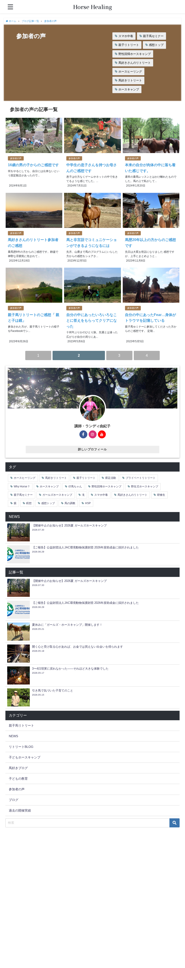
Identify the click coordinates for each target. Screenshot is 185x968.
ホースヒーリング (130, 71)
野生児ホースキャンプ (144, 486)
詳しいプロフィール (92, 449)
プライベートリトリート (140, 477)
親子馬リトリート (21, 725)
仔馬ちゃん (75, 486)
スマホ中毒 (125, 36)
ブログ (13, 800)
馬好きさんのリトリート (134, 62)
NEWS (13, 736)
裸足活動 (110, 477)
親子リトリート (128, 45)
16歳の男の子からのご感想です (33, 165)
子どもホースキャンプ (24, 757)
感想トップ (156, 45)
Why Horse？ (22, 486)
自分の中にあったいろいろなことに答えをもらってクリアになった (91, 320)
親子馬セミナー (153, 36)
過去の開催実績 (20, 810)
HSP (88, 503)
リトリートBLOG (21, 746)
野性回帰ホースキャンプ (134, 54)
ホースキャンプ (128, 89)
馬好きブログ (18, 768)
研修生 (161, 494)
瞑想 (29, 503)
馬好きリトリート (130, 80)
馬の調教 (70, 503)
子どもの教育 (18, 778)
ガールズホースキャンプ (57, 494)
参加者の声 (15, 158)
